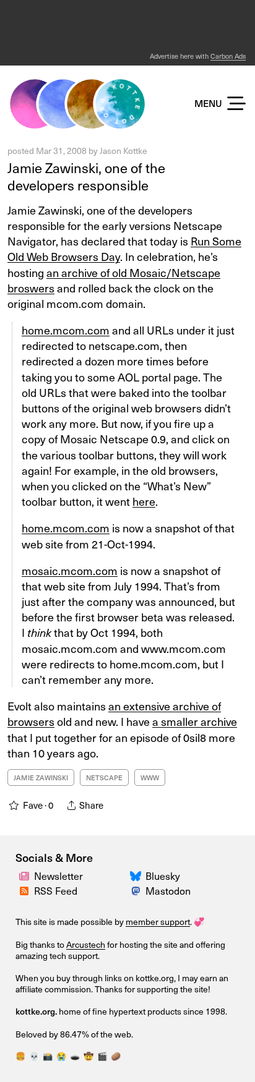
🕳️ (75, 1056)
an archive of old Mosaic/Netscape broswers (113, 280)
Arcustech (85, 944)
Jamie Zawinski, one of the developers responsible (86, 176)
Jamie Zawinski (41, 777)
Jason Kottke (123, 150)
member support (158, 921)
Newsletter (58, 875)
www (149, 777)
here (143, 501)
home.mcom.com (66, 330)
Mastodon (168, 890)
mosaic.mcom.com (70, 570)
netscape (104, 777)
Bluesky (162, 875)
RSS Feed (55, 890)
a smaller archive (194, 721)
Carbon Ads (228, 56)
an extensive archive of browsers (114, 713)
